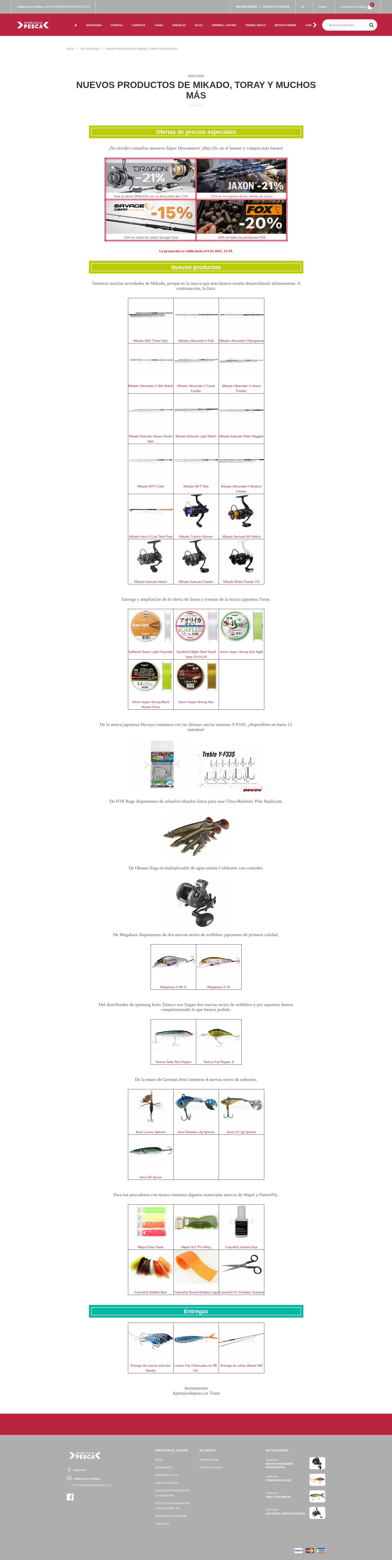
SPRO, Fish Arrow (278, 1497)
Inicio (70, 48)
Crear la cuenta (210, 1467)
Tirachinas (252, 30)
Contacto (162, 1523)
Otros (115, 30)
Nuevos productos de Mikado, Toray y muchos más (141, 48)
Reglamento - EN (166, 1475)
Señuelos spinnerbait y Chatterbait (220, 15)
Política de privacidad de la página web (172, 1493)
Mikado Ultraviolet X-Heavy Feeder (241, 388)
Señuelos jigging (183, 30)
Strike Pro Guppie (278, 1480)
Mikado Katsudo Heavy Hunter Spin (151, 438)
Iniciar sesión (208, 1459)
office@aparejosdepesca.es (68, 6)
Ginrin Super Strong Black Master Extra (150, 704)
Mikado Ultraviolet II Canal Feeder (196, 388)
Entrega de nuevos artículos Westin (150, 1368)
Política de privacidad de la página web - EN (172, 1506)
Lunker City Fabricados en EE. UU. (196, 1368)
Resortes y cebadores (252, 21)
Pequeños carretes (145, 19)
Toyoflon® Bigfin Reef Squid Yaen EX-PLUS (196, 654)
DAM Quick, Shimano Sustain (285, 1513)
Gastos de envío (166, 1482)
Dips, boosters (284, 19)
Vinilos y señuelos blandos (184, 21)
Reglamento (164, 1467)
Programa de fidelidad (171, 1516)
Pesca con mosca (122, 15)
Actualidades (90, 48)
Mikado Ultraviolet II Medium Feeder (241, 489)
